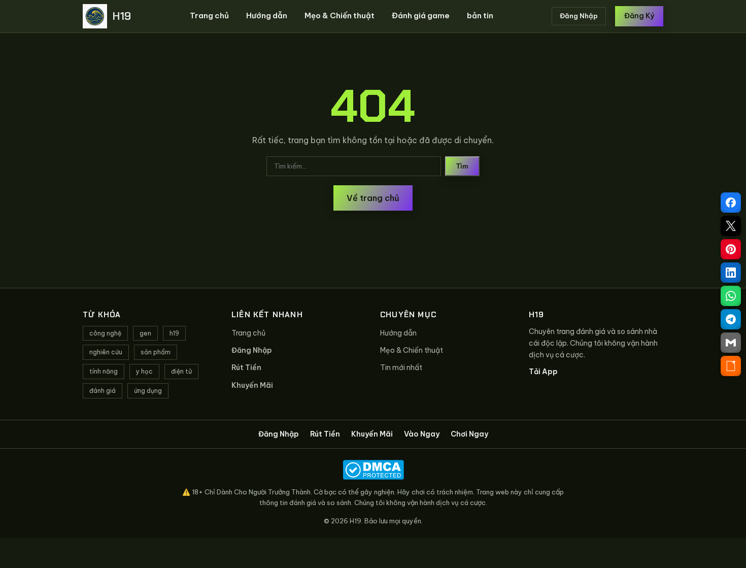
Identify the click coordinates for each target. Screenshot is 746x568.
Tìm (462, 166)
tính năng (103, 371)
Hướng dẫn (266, 15)
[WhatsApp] (731, 296)
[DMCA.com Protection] (373, 470)
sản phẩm (156, 352)
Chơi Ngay (469, 434)
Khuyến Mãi (252, 385)
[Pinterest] (731, 249)
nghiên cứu (105, 352)
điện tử (181, 371)
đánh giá (102, 390)
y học (144, 371)
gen (145, 333)
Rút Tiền (246, 367)
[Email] (731, 342)
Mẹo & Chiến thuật (339, 15)
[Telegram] (731, 319)
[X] (731, 226)
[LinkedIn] (731, 272)
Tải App (543, 371)
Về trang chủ (373, 198)
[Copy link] (731, 366)
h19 (174, 333)
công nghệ (105, 333)
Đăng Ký (639, 15)
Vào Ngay (421, 434)
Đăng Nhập (579, 16)
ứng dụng (148, 390)
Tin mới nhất (401, 367)
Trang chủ (209, 15)
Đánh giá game (421, 15)
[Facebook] (731, 202)
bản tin (480, 15)
